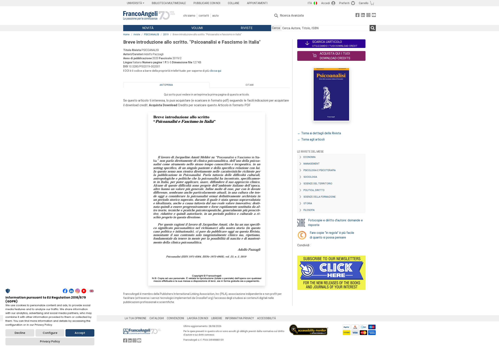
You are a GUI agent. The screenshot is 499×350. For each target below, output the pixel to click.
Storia (307, 203)
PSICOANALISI (151, 34)
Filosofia (309, 210)
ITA (310, 3)
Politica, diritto (314, 190)
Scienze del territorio (317, 183)
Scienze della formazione (319, 196)
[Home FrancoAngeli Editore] (149, 15)
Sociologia (310, 177)
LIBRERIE (216, 318)
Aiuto (215, 15)
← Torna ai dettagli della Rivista (319, 133)
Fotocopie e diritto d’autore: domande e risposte (335, 222)
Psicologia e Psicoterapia (319, 170)
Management (311, 163)
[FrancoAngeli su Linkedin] (363, 15)
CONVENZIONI (175, 318)
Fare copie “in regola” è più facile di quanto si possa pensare (332, 235)
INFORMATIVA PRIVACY (239, 318)
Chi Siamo (189, 15)
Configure (50, 333)
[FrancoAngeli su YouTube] (374, 15)
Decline (20, 333)
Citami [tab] (250, 85)
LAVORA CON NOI (197, 318)
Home (126, 34)
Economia (309, 157)
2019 (166, 34)
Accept (80, 333)
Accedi (325, 3)
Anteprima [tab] (166, 85)
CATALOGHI (157, 318)
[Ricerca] (373, 28)
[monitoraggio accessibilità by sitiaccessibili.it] (308, 327)
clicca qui (215, 70)
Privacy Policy (50, 341)
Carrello (363, 3)
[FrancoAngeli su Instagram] (368, 15)
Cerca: (276, 28)
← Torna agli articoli (311, 139)
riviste (137, 34)
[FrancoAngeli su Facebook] (357, 15)
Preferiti (344, 3)
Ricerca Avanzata (292, 15)
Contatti (204, 15)
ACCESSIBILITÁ (266, 318)
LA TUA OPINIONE (135, 318)
